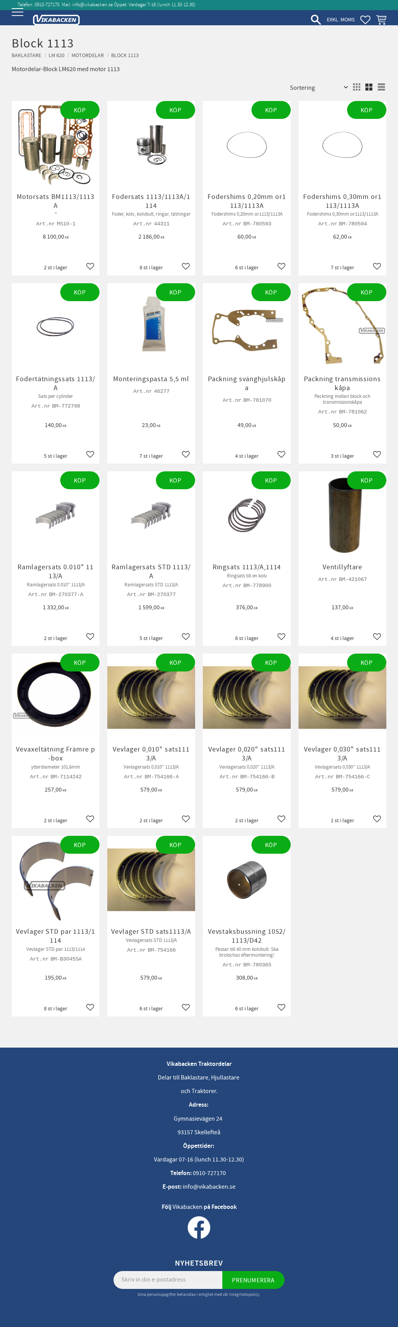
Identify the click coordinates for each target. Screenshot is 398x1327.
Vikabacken (187, 1207)
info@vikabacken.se (92, 5)
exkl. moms (340, 19)
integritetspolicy (244, 1294)
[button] (18, 18)
